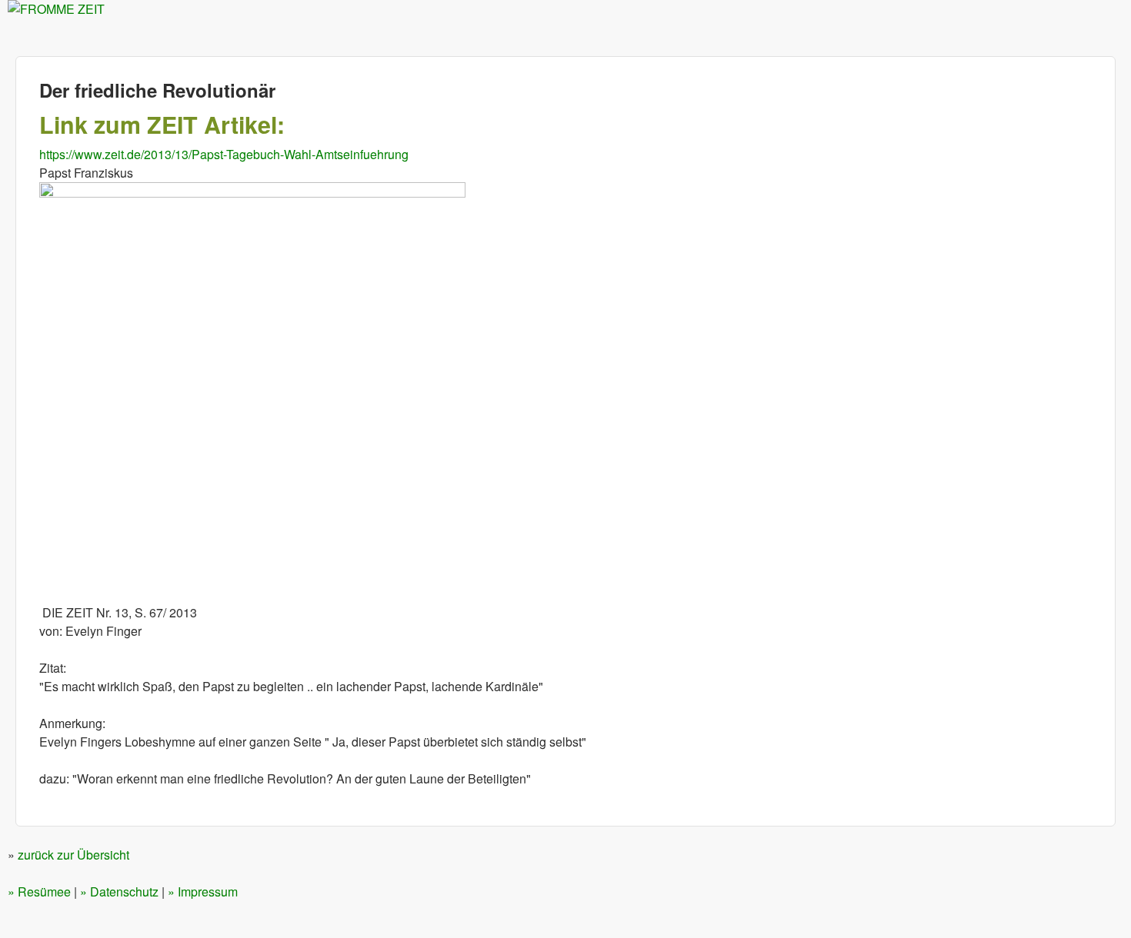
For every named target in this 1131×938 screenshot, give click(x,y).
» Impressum (203, 891)
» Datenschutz (119, 891)
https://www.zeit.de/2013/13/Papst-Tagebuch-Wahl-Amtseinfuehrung (224, 154)
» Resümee (39, 891)
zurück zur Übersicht (73, 854)
